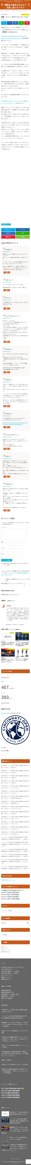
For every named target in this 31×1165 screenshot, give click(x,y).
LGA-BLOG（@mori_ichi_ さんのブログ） (12, 967)
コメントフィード (6, 950)
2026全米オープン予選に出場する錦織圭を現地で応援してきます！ (14, 1010)
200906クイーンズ (6, 224)
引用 (5, 272)
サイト (2, 553)
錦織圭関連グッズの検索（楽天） (10, 994)
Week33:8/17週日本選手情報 (9, 892)
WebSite (9, 624)
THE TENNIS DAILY (6, 969)
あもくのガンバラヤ (6, 975)
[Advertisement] (15, 168)
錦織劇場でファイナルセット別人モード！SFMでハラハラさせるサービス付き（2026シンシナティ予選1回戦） (15, 1024)
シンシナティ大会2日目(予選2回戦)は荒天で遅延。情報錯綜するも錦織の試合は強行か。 (14, 1017)
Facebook (21, 624)
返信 (8, 272)
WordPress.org (5, 951)
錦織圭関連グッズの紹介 (7, 996)
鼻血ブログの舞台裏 (6, 998)
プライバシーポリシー (15, 1158)
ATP (2, 681)
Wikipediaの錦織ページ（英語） (10, 973)
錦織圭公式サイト (6, 979)
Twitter (15, 624)
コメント (4, 527)
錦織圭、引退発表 (6, 1060)
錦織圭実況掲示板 (6, 990)
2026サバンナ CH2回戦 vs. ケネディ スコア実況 (15, 1064)
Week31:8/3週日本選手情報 (9, 894)
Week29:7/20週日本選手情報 (9, 899)
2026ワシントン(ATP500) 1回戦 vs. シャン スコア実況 (15, 1046)
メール (2, 548)
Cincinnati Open (5, 713)
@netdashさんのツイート (8, 880)
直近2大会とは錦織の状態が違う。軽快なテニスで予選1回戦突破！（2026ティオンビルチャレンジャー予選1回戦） (15, 1070)
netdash (8, 605)
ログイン (3, 946)
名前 (2, 542)
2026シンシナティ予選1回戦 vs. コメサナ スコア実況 (15, 1031)
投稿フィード (4, 948)
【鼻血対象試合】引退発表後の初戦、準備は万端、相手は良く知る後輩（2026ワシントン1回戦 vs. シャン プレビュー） (15, 1053)
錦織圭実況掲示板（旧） (7, 992)
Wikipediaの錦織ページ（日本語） (10, 971)
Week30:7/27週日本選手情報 (9, 896)
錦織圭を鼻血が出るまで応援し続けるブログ (15, 6)
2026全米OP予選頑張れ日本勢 (10, 890)
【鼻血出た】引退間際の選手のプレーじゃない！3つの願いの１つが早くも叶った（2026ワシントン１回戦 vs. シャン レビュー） (15, 1039)
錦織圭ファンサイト (6, 977)
